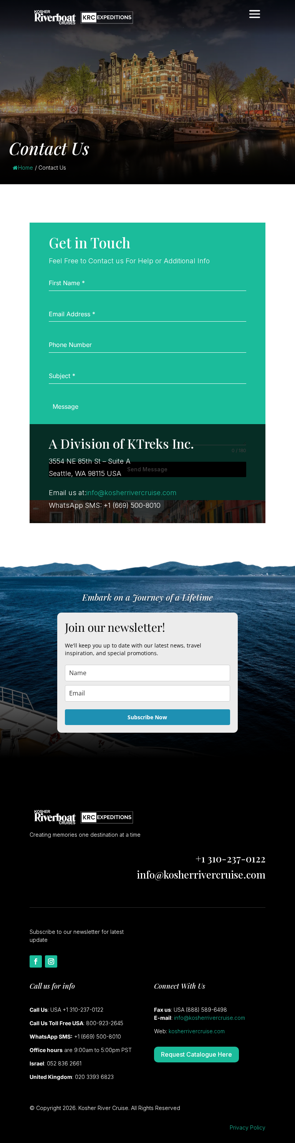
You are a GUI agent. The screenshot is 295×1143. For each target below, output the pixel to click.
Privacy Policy (247, 1127)
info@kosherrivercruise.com (131, 493)
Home (25, 167)
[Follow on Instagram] (51, 961)
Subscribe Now (147, 717)
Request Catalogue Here (196, 1054)
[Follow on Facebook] (36, 961)
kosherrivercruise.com (197, 1031)
